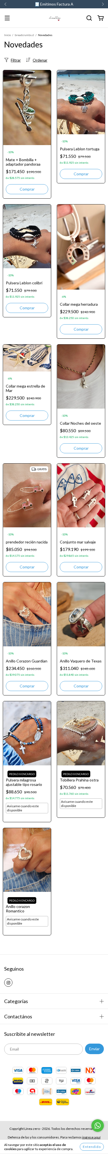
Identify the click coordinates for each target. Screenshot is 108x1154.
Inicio (7, 35)
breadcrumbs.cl (24, 35)
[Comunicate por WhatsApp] (97, 1125)
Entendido (92, 1147)
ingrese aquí (91, 1137)
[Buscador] (89, 18)
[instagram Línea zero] (8, 982)
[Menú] (7, 18)
